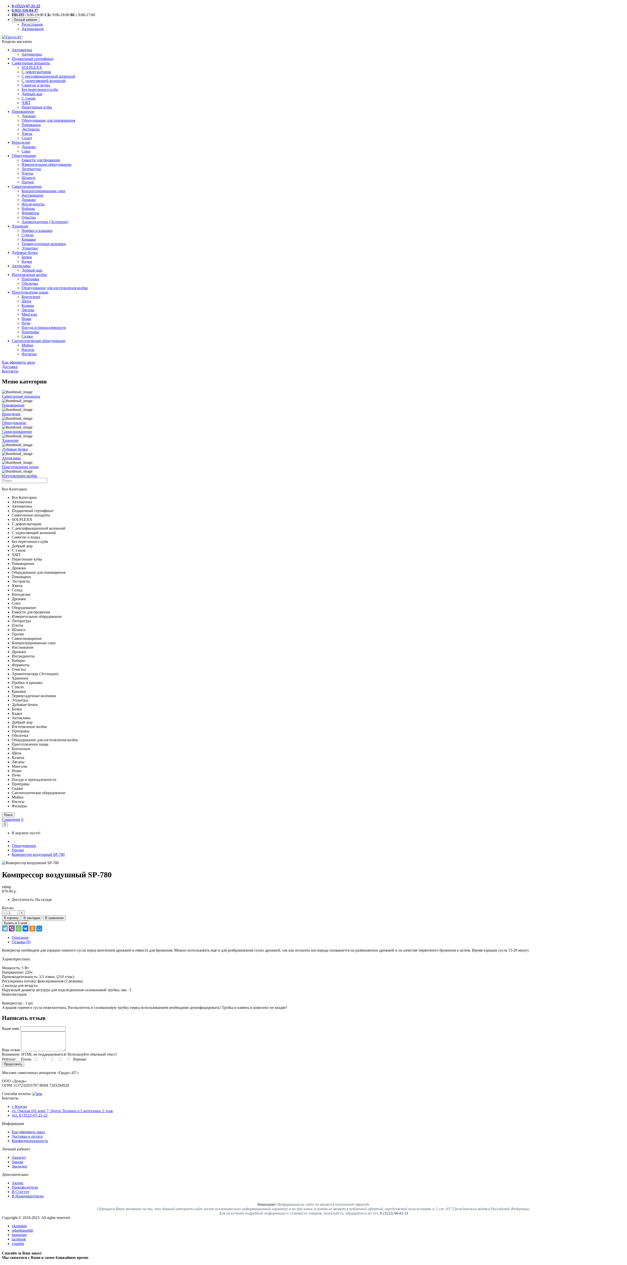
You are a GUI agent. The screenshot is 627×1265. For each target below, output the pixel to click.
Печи (26, 323)
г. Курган (19, 1106)
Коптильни (31, 297)
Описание (20, 937)
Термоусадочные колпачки (44, 244)
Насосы (28, 349)
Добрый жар (32, 94)
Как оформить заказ (28, 1132)
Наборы (28, 208)
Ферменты (30, 213)
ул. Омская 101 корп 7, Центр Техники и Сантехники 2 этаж (62, 1111)
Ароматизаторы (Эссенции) (45, 222)
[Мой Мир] (39, 928)
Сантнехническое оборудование (38, 341)
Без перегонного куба (40, 89)
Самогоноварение (27, 186)
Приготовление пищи (30, 292)
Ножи (26, 319)
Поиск (8, 815)
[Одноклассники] (32, 928)
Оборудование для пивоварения (48, 120)
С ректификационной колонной (48, 76)
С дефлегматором (36, 72)
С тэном (28, 98)
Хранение (20, 226)
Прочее (28, 182)
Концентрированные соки (43, 191)
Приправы (30, 279)
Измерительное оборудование (47, 164)
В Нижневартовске (28, 1196)
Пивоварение (23, 111)
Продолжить (13, 1064)
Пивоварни (31, 125)
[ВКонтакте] (25, 928)
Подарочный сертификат (33, 59)
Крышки (29, 239)
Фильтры (29, 354)
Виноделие (21, 142)
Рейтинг (9, 1059)
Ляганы (28, 310)
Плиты (27, 173)
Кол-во (7, 908)
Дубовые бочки (25, 253)
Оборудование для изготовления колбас (55, 288)
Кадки (27, 261)
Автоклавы (21, 266)
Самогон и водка (36, 85)
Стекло (28, 235)
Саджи (27, 336)
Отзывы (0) (21, 942)
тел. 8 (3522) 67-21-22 (30, 1115)
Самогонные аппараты (31, 63)
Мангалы (29, 314)
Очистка (29, 217)
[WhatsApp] (19, 928)
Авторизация (33, 29)
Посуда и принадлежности (44, 327)
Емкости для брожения (41, 160)
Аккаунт (19, 1157)
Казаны (28, 305)
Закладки (19, 1166)
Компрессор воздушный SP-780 (38, 854)
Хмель (27, 133)
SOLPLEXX (32, 67)
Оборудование (24, 156)
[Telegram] (5, 928)
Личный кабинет (25, 20)
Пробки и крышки (37, 230)
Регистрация (32, 24)
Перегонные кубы (37, 107)
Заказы (17, 1162)
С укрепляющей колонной (44, 81)
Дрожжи (29, 116)
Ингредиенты (33, 204)
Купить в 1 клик (15, 923)
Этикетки (30, 248)
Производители (25, 1187)
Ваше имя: (10, 1028)
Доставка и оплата (27, 1136)
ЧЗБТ (26, 103)
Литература (31, 169)
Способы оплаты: (16, 1094)
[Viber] (12, 928)
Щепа (26, 301)
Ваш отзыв (11, 1050)
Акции (17, 1183)
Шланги (28, 178)
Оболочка (30, 283)
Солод (27, 138)
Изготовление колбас (29, 275)
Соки (26, 151)
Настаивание (32, 195)
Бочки (27, 257)
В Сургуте (20, 1192)
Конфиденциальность (30, 1141)
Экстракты (31, 129)
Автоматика (22, 50)
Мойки (27, 345)
